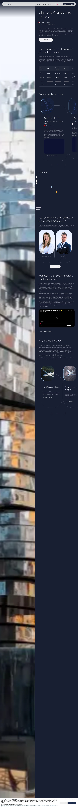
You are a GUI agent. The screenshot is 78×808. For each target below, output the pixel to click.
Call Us (56, 266)
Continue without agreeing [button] (70, 798)
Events (15, 7)
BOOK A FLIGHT (47, 39)
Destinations (10, 7)
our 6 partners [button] (14, 799)
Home (5, 7)
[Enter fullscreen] (36, 177)
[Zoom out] (36, 181)
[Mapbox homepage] (37, 209)
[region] (56, 193)
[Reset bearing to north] (36, 183)
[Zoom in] (36, 179)
